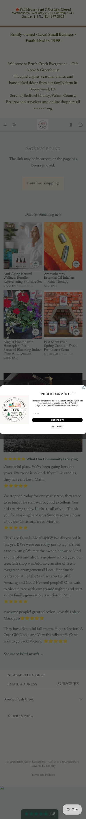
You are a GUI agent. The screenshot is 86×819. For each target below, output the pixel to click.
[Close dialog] (83, 387)
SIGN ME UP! (57, 420)
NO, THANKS (57, 426)
